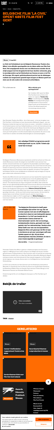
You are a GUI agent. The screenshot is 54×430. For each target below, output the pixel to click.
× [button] (51, 415)
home (4, 9)
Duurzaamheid (37, 406)
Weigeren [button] (44, 424)
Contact (35, 413)
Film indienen (37, 398)
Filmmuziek (36, 391)
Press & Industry (38, 395)
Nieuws (6, 60)
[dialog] (27, 422)
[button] (17, 426)
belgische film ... (17, 9)
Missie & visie (37, 403)
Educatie (19, 392)
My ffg (40, 3)
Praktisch (20, 395)
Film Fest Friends (38, 400)
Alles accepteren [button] (43, 419)
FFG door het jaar (38, 389)
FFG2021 (11, 318)
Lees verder (11, 424)
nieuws (9, 9)
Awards (19, 389)
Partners (36, 393)
